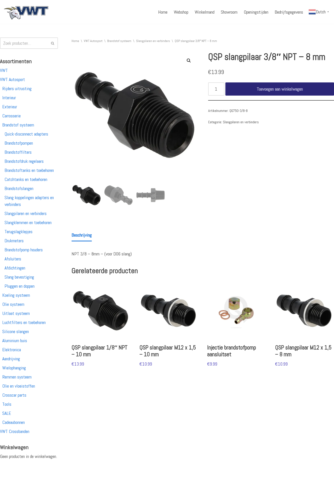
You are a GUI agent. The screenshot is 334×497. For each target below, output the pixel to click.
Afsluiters (13, 259)
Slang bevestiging (19, 277)
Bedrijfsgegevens (289, 12)
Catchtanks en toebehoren (26, 179)
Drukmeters (14, 241)
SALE (6, 413)
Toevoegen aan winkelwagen (280, 89)
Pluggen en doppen (20, 286)
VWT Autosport (12, 79)
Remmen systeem (17, 377)
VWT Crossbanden (14, 431)
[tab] (82, 235)
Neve (7, 491)
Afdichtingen (15, 268)
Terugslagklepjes (18, 232)
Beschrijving (82, 235)
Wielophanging (14, 368)
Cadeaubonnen (13, 422)
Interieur (9, 98)
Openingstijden (256, 12)
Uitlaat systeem (16, 313)
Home (162, 12)
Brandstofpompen (19, 143)
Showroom (229, 12)
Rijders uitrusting (17, 88)
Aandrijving (11, 359)
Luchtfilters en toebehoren (24, 322)
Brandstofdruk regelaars (24, 161)
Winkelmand (204, 12)
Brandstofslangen (19, 188)
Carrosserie (11, 116)
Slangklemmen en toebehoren (28, 222)
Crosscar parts (14, 395)
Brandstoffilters (18, 152)
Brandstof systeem (18, 125)
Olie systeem (13, 304)
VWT (4, 70)
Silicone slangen (15, 331)
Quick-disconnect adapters (26, 134)
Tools (6, 404)
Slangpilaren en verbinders (26, 213)
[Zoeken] (53, 43)
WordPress (62, 491)
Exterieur (9, 107)
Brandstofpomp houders (24, 250)
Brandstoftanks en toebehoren (29, 170)
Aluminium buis (14, 341)
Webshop (181, 12)
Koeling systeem (16, 295)
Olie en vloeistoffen (18, 386)
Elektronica (11, 350)
